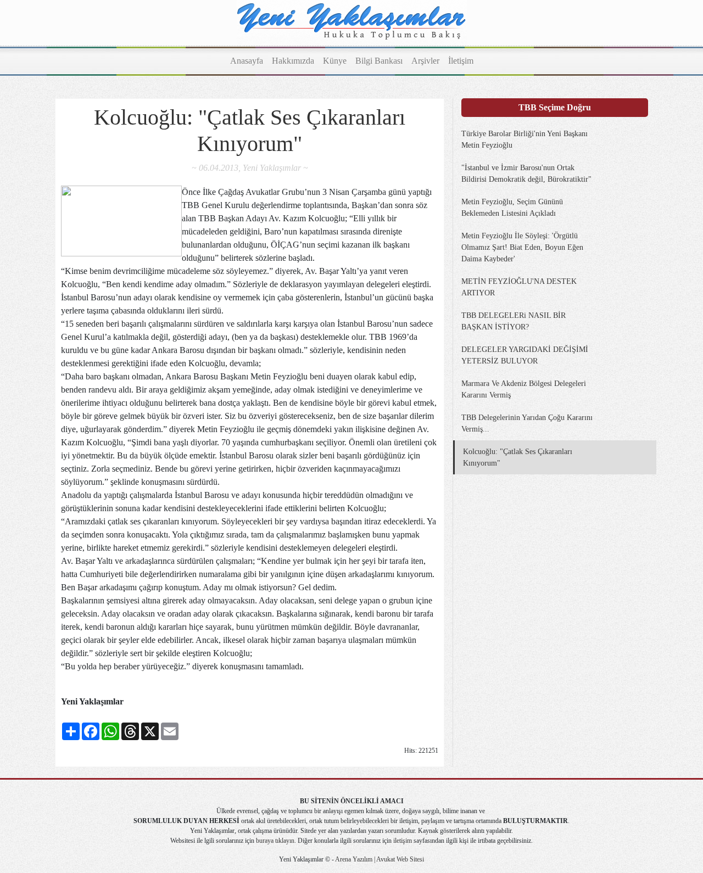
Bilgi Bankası (379, 60)
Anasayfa (246, 60)
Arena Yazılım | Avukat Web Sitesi (379, 859)
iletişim (402, 840)
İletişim (460, 60)
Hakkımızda (293, 60)
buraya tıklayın (275, 840)
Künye (335, 60)
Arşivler (425, 60)
